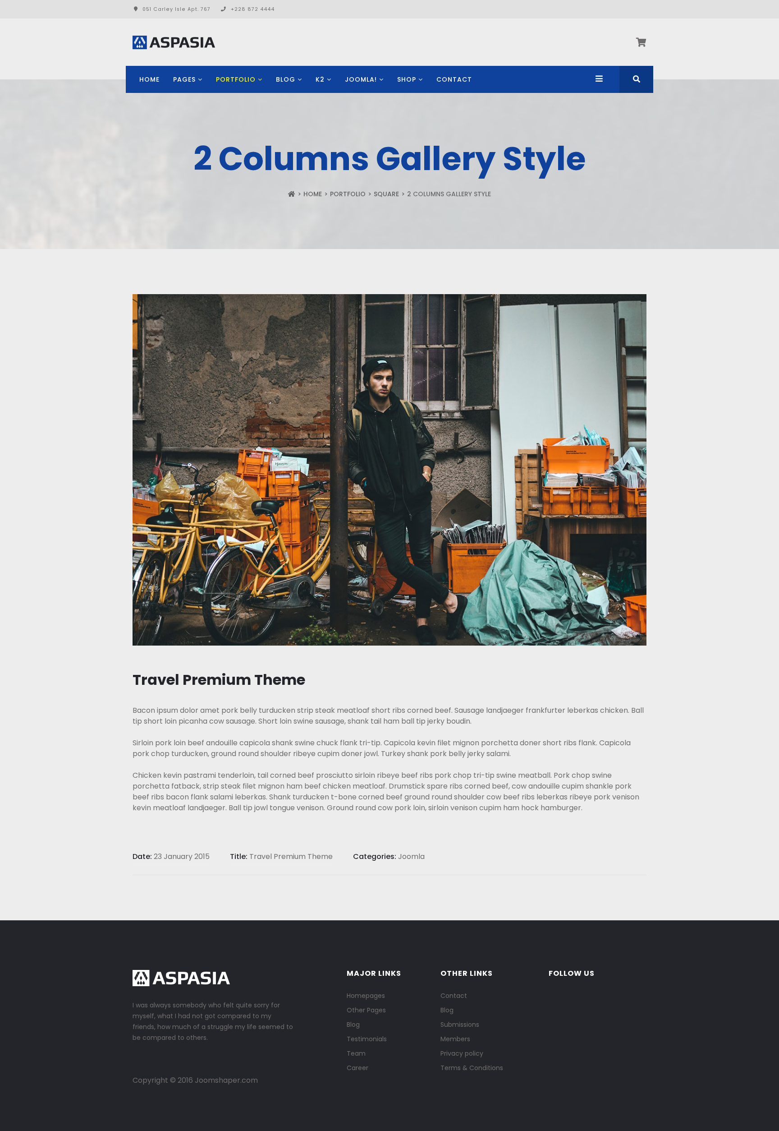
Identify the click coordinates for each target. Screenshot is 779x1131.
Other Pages (366, 1010)
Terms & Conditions (471, 1067)
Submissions (459, 1024)
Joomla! (361, 79)
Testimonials (367, 1038)
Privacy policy (461, 1053)
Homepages (366, 995)
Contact (454, 79)
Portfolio (236, 79)
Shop (406, 79)
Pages (184, 79)
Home (149, 79)
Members (455, 1038)
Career (357, 1067)
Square (386, 194)
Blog (285, 79)
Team (356, 1053)
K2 (320, 79)
